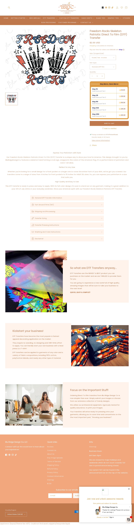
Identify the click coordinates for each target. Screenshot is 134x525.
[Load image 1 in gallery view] (11, 99)
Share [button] (94, 145)
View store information (101, 140)
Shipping (93, 46)
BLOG (49, 484)
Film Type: (93, 63)
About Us (50, 454)
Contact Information (55, 476)
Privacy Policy (52, 472)
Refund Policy (52, 469)
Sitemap (50, 480)
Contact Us (51, 450)
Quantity (93, 72)
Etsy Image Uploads (55, 458)
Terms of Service (54, 461)
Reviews (50, 447)
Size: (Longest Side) (97, 53)
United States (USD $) (15, 514)
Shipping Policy (53, 465)
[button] (9, 7)
